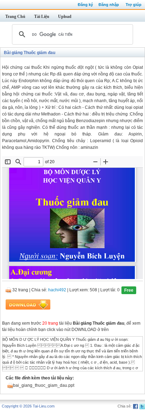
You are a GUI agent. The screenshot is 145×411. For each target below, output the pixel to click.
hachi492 (57, 290)
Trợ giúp (133, 4)
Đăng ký (85, 4)
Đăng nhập (109, 4)
